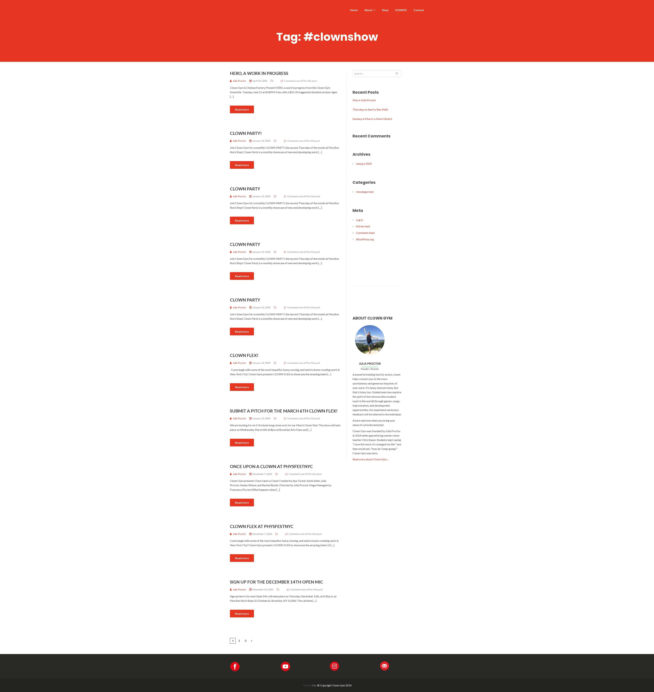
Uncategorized (364, 191)
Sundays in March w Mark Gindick (372, 118)
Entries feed (363, 226)
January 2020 (364, 163)
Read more (242, 109)
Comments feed (365, 232)
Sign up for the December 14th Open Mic (276, 581)
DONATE (401, 10)
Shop (385, 10)
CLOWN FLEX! (244, 355)
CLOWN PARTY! (246, 133)
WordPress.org (365, 239)
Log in (359, 219)
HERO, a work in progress (259, 73)
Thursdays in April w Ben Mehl (370, 109)
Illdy (314, 685)
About (368, 10)
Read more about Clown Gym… (371, 459)
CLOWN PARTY (245, 188)
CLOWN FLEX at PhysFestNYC (261, 526)
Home (354, 10)
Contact (419, 10)
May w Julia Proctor (364, 100)
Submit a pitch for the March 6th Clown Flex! (284, 410)
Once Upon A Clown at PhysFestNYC (271, 466)
